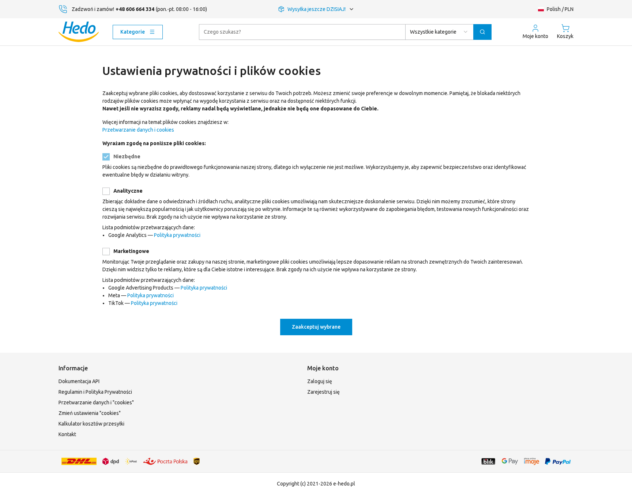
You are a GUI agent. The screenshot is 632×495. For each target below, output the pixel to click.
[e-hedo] (79, 32)
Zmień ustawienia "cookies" (90, 413)
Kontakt (67, 434)
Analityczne (128, 191)
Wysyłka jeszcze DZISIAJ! (316, 9)
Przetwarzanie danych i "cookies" (96, 402)
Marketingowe (131, 251)
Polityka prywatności (177, 235)
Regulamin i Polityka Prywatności (95, 392)
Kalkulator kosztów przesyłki (91, 424)
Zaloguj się (319, 381)
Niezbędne (126, 156)
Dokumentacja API (79, 381)
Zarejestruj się (323, 392)
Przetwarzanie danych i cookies (138, 130)
